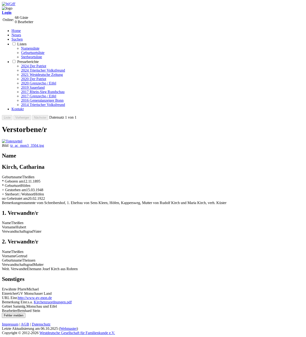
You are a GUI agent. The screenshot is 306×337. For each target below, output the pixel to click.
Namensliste (30, 48)
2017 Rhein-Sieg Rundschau (43, 92)
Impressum (10, 324)
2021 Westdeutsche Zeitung (42, 75)
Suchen (17, 39)
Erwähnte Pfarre (14, 289)
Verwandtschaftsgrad (17, 231)
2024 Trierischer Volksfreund (43, 70)
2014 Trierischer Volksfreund (43, 105)
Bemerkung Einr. (15, 302)
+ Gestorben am (14, 190)
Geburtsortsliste (32, 53)
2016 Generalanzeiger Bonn (42, 100)
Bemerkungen (12, 203)
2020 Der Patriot (33, 79)
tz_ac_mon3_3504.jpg (27, 145)
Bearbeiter (9, 311)
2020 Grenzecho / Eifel (38, 83)
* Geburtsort (11, 186)
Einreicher (9, 293)
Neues (16, 35)
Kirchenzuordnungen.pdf (53, 302)
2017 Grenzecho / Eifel (38, 96)
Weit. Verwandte (14, 269)
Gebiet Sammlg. (14, 306)
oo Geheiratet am (15, 198)
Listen (22, 44)
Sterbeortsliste (31, 57)
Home (16, 31)
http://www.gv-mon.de (35, 298)
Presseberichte (28, 62)
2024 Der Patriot (33, 66)
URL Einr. (10, 298)
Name (6, 223)
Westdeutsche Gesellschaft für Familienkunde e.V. (77, 333)
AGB (25, 324)
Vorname (9, 227)
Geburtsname (12, 177)
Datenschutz (41, 324)
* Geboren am (12, 181)
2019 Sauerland (33, 87)
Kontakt (17, 109)
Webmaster (68, 328)
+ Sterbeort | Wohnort (18, 194)
